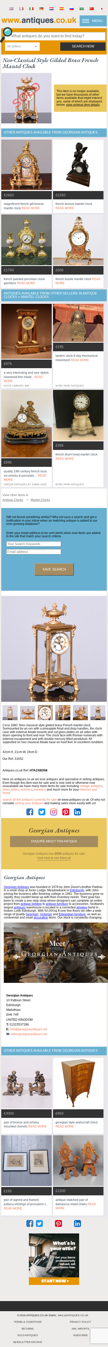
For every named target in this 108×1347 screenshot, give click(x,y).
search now (83, 46)
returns (28, 1328)
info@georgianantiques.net (28, 1029)
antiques (20, 907)
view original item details (83, 104)
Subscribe (80, 1335)
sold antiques (27, 1335)
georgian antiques (54, 830)
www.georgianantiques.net (29, 1034)
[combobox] (22, 46)
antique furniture (57, 904)
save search (54, 569)
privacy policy (80, 1322)
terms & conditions (28, 1322)
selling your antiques (29, 803)
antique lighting (31, 904)
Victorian (46, 914)
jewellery (40, 789)
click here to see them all (54, 858)
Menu (97, 21)
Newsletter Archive (27, 1342)
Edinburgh (77, 890)
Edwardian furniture (72, 914)
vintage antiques (91, 786)
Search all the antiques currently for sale (30, 799)
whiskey (81, 907)
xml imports (80, 1328)
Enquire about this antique (54, 841)
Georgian (32, 914)
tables (15, 789)
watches (26, 789)
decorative (41, 917)
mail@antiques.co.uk (73, 1315)
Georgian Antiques (16, 887)
